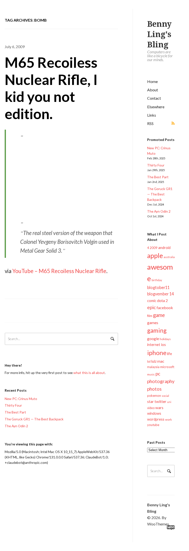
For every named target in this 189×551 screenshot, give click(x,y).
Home (152, 81)
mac (160, 361)
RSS (150, 123)
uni (169, 401)
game (159, 315)
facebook (165, 307)
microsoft (167, 367)
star (150, 401)
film (149, 316)
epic (151, 307)
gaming (157, 330)
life (169, 353)
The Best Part (158, 177)
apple (155, 256)
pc (158, 373)
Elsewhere (155, 106)
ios (163, 344)
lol (149, 361)
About (152, 89)
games (152, 322)
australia (169, 257)
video (151, 408)
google (153, 338)
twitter (160, 401)
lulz (154, 361)
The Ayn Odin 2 (159, 211)
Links (151, 115)
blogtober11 (158, 287)
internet (153, 345)
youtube (153, 425)
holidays (165, 339)
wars (159, 407)
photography (160, 381)
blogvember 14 (160, 293)
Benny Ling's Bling (159, 34)
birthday (157, 280)
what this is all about (89, 373)
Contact (154, 98)
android (164, 247)
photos (154, 389)
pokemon (154, 396)
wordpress (155, 419)
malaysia (153, 367)
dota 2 (162, 300)
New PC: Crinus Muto (21, 399)
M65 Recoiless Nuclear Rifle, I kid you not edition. (51, 88)
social (165, 395)
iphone (156, 352)
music (151, 374)
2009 (154, 248)
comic (151, 301)
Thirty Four (155, 165)
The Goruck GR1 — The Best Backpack (160, 194)
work (168, 419)
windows (154, 413)
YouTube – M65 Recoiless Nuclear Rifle (59, 271)
